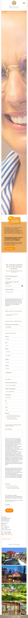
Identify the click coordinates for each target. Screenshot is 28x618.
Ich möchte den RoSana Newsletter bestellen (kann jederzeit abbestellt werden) (13, 487)
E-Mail (7, 365)
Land (6, 407)
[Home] (14, 4)
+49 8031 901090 (16, 617)
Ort (6, 401)
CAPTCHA (7, 505)
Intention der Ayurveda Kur (12, 324)
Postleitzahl (8, 395)
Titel (6, 342)
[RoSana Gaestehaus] (14, 600)
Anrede (7, 336)
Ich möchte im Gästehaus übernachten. (12, 315)
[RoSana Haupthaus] (14, 582)
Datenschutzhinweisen (9, 501)
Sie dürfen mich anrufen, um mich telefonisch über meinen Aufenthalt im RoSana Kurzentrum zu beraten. (13, 417)
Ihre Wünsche (8, 429)
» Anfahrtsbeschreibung (6, 538)
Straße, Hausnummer (10, 388)
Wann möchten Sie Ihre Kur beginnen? (12, 282)
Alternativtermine (9, 289)
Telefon (7, 359)
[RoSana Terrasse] (14, 564)
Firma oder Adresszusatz (11, 382)
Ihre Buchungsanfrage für (11, 276)
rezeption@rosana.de (8, 534)
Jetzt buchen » (10, 248)
